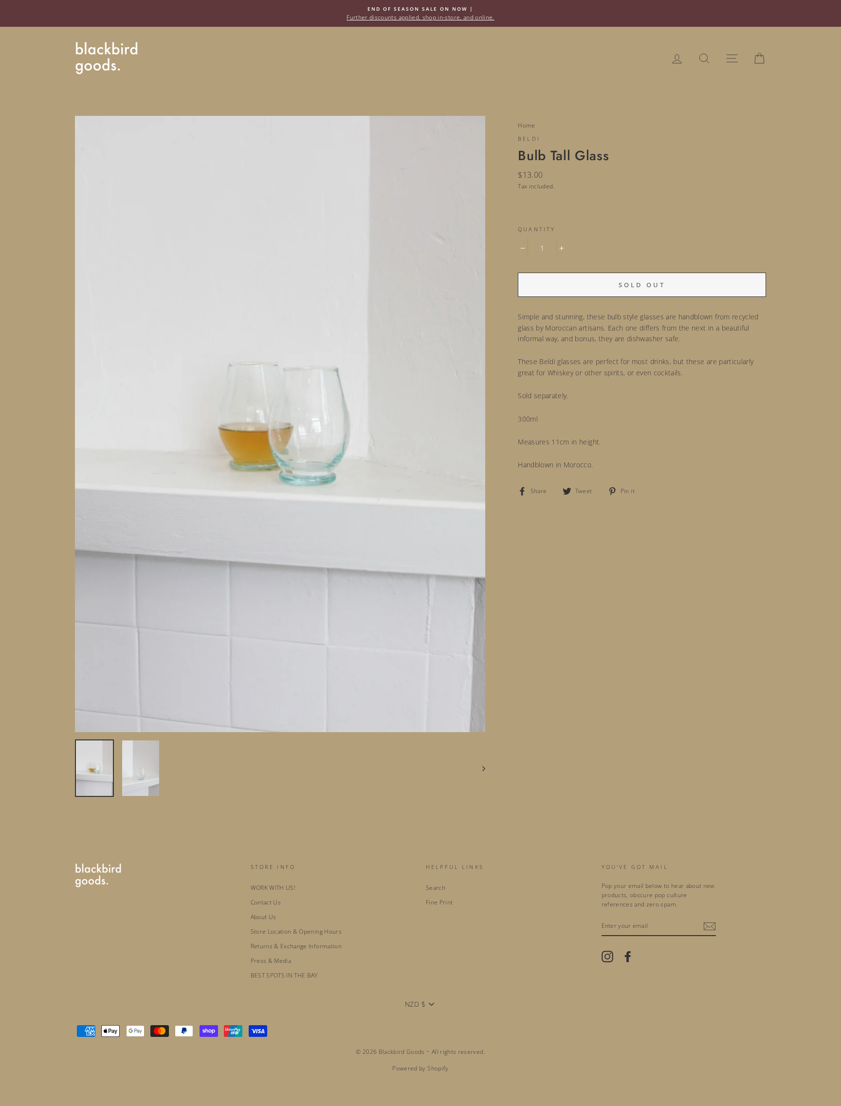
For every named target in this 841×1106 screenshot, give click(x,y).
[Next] (479, 768)
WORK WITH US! (273, 887)
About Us (263, 917)
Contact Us (266, 902)
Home (526, 125)
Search (435, 887)
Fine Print (439, 902)
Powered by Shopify (420, 1068)
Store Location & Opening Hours (296, 931)
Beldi (529, 138)
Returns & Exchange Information (296, 946)
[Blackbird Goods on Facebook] (628, 956)
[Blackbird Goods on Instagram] (607, 956)
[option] (420, 13)
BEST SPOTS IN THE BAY (284, 975)
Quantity (536, 229)
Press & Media (271, 960)
